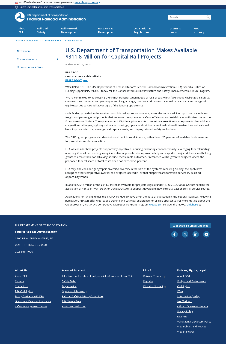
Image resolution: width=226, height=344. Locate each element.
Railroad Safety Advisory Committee (82, 296)
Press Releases (73, 40)
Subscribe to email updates (190, 225)
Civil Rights (183, 286)
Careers (19, 281)
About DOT (183, 276)
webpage (155, 204)
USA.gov (182, 316)
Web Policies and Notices (191, 326)
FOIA (180, 291)
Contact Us (21, 286)
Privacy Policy (185, 311)
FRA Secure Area (71, 301)
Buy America (69, 286)
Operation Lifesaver (73, 291)
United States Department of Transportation (42, 6)
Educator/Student (153, 286)
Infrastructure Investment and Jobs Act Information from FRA (97, 276)
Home (19, 40)
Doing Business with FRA (29, 296)
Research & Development (107, 30)
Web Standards (186, 331)
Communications (51, 40)
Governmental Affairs (30, 67)
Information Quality (188, 296)
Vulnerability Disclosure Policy (194, 321)
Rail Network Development (70, 30)
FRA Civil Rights (24, 291)
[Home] (50, 18)
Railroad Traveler (153, 276)
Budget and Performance (191, 281)
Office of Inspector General (192, 306)
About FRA (22, 30)
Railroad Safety (42, 30)
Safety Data (69, 281)
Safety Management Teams (31, 306)
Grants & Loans (175, 30)
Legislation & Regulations (142, 30)
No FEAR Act (184, 301)
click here (192, 204)
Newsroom (24, 51)
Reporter (148, 281)
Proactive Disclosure (73, 306)
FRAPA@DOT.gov (76, 80)
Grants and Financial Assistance (33, 301)
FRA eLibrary (199, 30)
